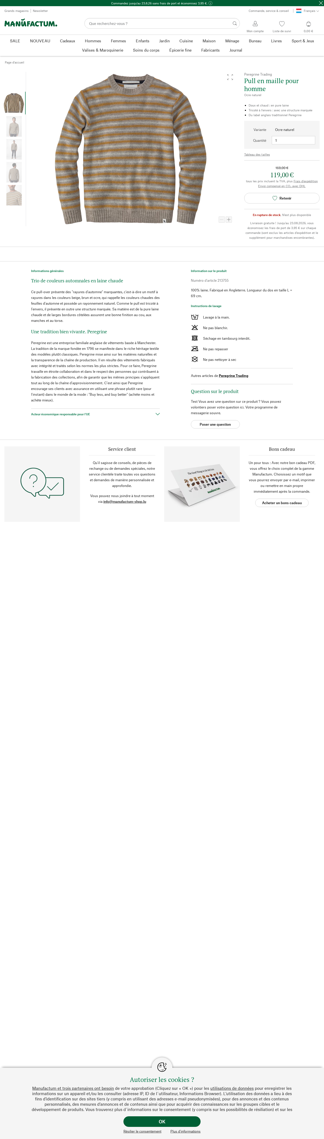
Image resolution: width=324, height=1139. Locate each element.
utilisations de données (232, 1088)
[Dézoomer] (222, 219)
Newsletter (40, 11)
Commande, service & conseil (269, 11)
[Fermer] (321, 3)
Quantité (259, 140)
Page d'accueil (14, 62)
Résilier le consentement (142, 1131)
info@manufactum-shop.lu (124, 501)
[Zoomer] (229, 219)
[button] (230, 77)
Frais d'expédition (306, 181)
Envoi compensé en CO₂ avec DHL (281, 186)
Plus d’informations (185, 1131)
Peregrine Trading (233, 375)
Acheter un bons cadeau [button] (282, 503)
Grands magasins (16, 11)
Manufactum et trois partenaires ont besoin (73, 1088)
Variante (259, 129)
